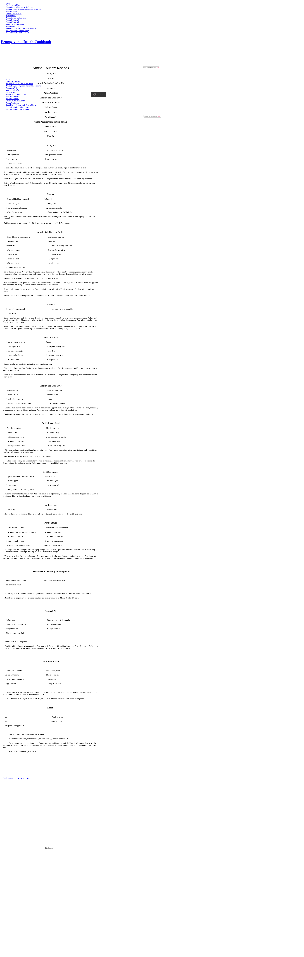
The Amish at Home (13, 5)
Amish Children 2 (12, 22)
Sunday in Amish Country (15, 24)
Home (8, 3)
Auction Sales (11, 16)
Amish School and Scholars (16, 18)
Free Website (150, 67)
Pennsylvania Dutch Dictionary (17, 31)
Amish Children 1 (12, 20)
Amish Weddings (12, 26)
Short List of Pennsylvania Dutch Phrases (21, 29)
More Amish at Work (13, 14)
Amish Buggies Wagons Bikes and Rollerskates (23, 9)
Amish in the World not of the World (19, 7)
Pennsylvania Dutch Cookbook (17, 33)
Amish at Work (11, 11)
